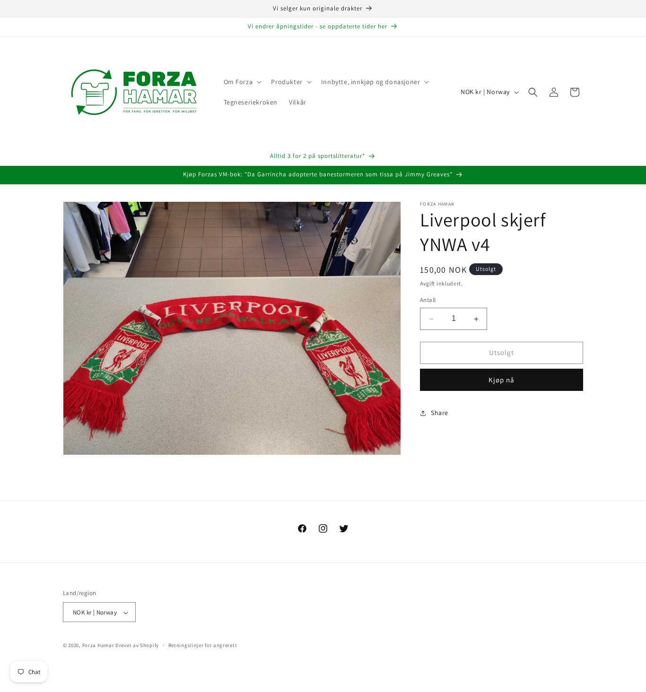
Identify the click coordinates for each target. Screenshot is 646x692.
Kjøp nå (502, 379)
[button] (242, 82)
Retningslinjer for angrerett (202, 645)
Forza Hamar (98, 645)
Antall (428, 300)
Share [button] (439, 413)
